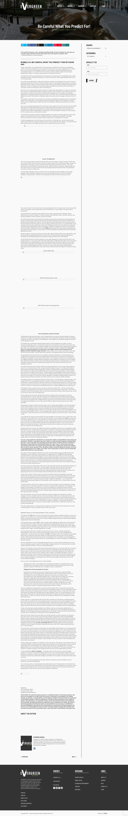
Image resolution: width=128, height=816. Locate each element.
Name (88, 65)
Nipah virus (65, 576)
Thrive (105, 813)
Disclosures (24, 801)
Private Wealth (79, 777)
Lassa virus (54, 575)
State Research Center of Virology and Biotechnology (37, 585)
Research (77, 789)
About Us (103, 777)
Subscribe (91, 80)
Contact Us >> (57, 777)
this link (53, 659)
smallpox (56, 582)
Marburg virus (40, 575)
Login (103, 6)
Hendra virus (58, 576)
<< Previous (24, 757)
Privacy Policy (24, 798)
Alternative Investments (82, 783)
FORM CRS (23, 795)
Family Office (78, 780)
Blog (102, 783)
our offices (56, 781)
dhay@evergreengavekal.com (28, 692)
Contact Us (93, 6)
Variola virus (39, 582)
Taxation (77, 786)
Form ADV (23, 793)
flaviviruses (26, 578)
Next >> (74, 757)
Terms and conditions (26, 803)
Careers (103, 780)
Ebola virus (47, 575)
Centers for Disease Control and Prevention (44, 584)
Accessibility (24, 806)
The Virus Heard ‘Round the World (44, 515)
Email (88, 71)
